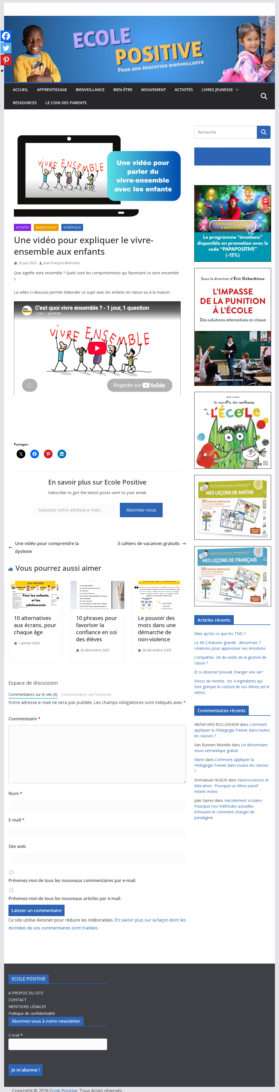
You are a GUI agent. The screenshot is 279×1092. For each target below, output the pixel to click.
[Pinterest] (6, 60)
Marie (199, 759)
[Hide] (2, 71)
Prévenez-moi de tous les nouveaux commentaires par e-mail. (72, 880)
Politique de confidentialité (31, 1013)
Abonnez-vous (141, 510)
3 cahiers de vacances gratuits (148, 543)
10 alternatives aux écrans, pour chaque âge (35, 625)
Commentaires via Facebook (86, 694)
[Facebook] (6, 36)
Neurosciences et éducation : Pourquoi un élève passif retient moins (231, 785)
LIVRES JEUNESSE (217, 89)
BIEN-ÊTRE (122, 89)
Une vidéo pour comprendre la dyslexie (47, 547)
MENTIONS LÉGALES (27, 1006)
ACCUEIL (20, 89)
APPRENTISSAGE (52, 89)
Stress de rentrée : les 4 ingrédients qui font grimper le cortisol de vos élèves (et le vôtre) (231, 686)
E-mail (16, 820)
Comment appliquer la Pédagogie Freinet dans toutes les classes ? (232, 730)
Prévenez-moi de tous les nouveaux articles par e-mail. (64, 898)
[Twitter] (6, 48)
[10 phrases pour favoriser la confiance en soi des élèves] (97, 585)
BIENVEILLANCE (90, 89)
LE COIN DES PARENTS (66, 102)
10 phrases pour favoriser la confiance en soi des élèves (96, 628)
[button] (236, 90)
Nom (15, 793)
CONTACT (17, 999)
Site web (17, 846)
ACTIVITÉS (184, 89)
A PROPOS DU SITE (25, 992)
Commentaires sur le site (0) (32, 694)
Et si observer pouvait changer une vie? (228, 672)
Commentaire (24, 719)
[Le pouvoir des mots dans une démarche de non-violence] (159, 585)
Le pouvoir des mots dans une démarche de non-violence (157, 628)
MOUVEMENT (153, 89)
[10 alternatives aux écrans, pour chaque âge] (35, 585)
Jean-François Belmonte (61, 263)
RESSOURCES (25, 102)
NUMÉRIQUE (72, 227)
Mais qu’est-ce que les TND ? (219, 633)
